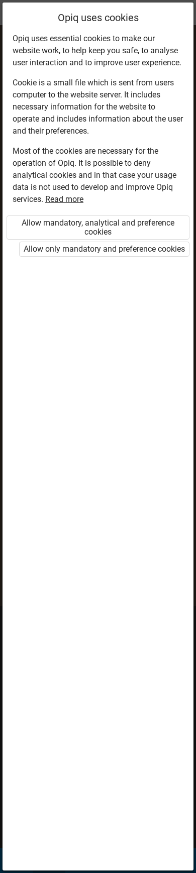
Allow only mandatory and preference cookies (104, 249)
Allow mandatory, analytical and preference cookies (98, 227)
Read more (64, 199)
